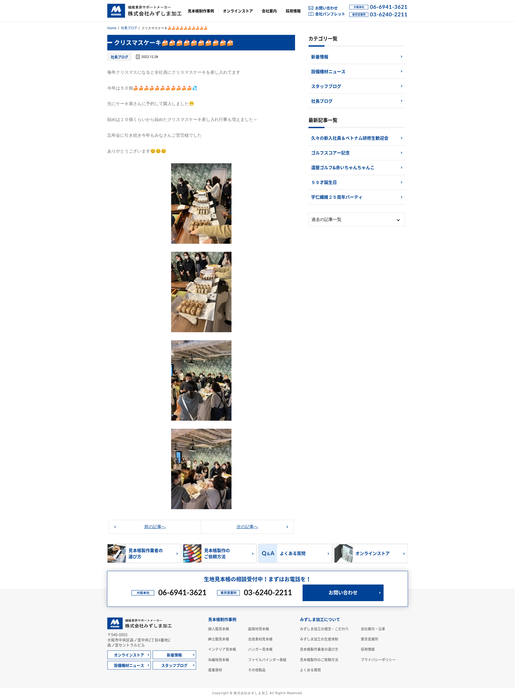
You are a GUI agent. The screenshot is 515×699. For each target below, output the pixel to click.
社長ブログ (129, 27)
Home (111, 27)
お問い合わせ (326, 7)
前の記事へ (155, 526)
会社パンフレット (330, 13)
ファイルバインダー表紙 (267, 659)
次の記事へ (247, 526)
